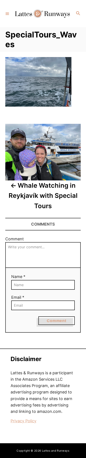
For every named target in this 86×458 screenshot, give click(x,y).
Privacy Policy (23, 421)
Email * (17, 297)
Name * (18, 276)
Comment (14, 239)
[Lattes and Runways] (42, 13)
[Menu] (7, 13)
